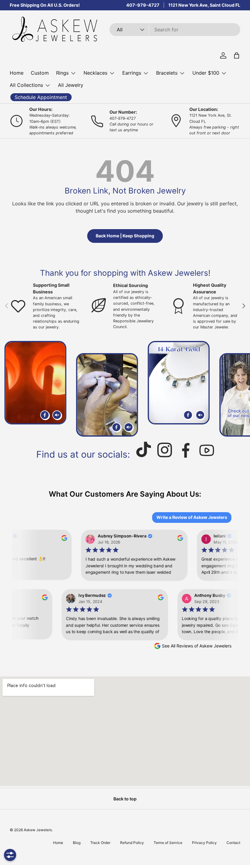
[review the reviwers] (62, 539)
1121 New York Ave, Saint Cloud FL (204, 5)
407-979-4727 (142, 5)
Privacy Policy (204, 842)
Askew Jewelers (38, 830)
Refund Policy (132, 842)
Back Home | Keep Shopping (125, 235)
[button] (236, 55)
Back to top (125, 798)
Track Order (100, 842)
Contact (233, 842)
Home (16, 73)
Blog (76, 842)
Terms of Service (168, 842)
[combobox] (174, 29)
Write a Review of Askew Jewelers (191, 517)
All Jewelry (70, 85)
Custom (40, 73)
